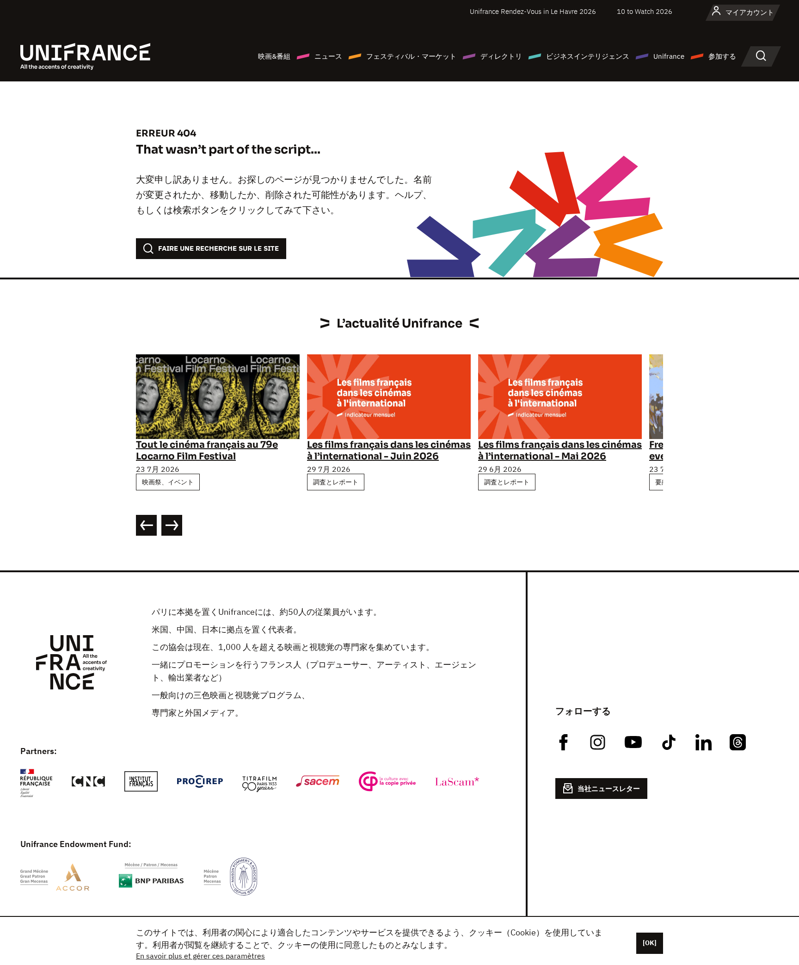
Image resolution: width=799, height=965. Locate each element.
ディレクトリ (501, 56)
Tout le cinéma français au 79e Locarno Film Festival (207, 450)
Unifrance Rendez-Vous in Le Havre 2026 (533, 11)
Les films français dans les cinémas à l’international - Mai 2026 (560, 450)
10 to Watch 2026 (644, 11)
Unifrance (668, 56)
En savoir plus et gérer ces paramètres (200, 955)
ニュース (328, 56)
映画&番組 (274, 56)
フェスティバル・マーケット (411, 56)
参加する (722, 56)
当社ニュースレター (609, 788)
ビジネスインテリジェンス (587, 56)
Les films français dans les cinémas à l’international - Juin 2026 (389, 450)
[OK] (650, 943)
